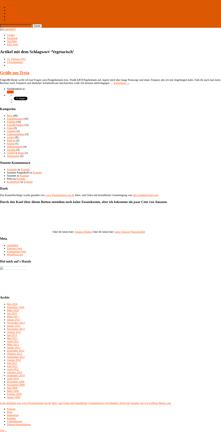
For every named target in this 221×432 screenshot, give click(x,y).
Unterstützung (14, 16)
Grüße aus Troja (14, 72)
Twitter (11, 35)
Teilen (10, 92)
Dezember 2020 (15, 307)
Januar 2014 (13, 325)
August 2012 (14, 360)
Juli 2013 (12, 335)
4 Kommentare (15, 62)
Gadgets (11, 131)
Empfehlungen (15, 118)
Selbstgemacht (15, 146)
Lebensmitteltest (16, 134)
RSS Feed (12, 44)
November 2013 (16, 328)
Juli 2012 (12, 363)
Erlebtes (11, 121)
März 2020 (13, 310)
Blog (9, 10)
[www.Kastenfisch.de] (13, 268)
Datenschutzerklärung (19, 19)
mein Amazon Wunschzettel (130, 231)
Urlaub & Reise (15, 152)
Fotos (10, 128)
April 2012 (13, 369)
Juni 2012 (12, 366)
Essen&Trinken (15, 124)
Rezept (11, 143)
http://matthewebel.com (145, 195)
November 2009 (16, 384)
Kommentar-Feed (16, 251)
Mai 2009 (12, 387)
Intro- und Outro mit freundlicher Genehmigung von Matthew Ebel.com (91, 403)
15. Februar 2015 (16, 59)
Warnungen (13, 156)
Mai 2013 (12, 338)
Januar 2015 (13, 319)
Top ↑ (3, 430)
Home (3, 1)
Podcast (11, 7)
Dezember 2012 (15, 350)
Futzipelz (12, 169)
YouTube (12, 41)
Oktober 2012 (14, 353)
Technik (11, 149)
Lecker (11, 137)
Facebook (12, 38)
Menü (10, 1)
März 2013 (13, 344)
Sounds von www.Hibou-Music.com (151, 403)
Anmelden (12, 245)
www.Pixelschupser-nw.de (59, 195)
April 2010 (13, 378)
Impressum (13, 415)
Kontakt (11, 13)
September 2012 (16, 356)
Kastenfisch (13, 181)
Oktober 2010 (14, 372)
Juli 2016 (12, 313)
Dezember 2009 (15, 381)
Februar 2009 (14, 394)
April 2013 (13, 341)
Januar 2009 (13, 397)
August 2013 (14, 332)
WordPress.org (15, 254)
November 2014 (16, 322)
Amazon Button (83, 231)
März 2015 (13, 316)
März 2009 (13, 391)
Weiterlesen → (122, 83)
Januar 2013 (13, 347)
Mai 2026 (12, 304)
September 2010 (16, 375)
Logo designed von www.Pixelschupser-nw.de (25, 403)
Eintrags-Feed (14, 248)
